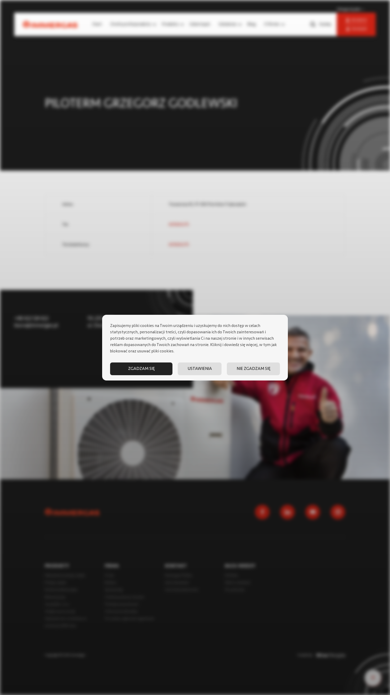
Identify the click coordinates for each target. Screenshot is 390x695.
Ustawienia (200, 369)
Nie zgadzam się (253, 369)
